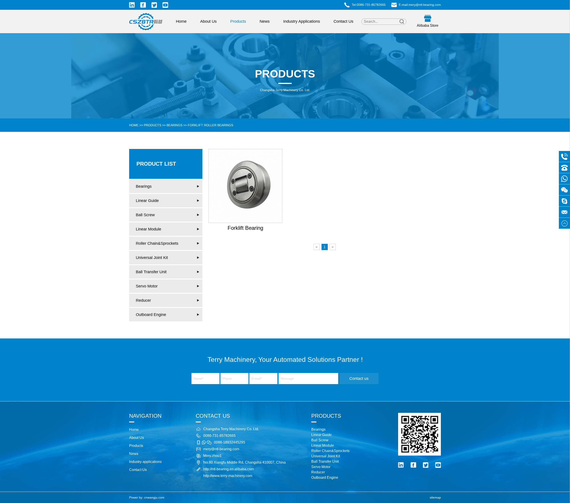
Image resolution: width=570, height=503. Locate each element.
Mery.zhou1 (212, 456)
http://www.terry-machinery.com (227, 476)
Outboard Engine (151, 314)
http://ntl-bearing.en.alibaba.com (228, 469)
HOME (133, 125)
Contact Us (343, 21)
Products (238, 21)
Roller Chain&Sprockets (157, 243)
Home (181, 21)
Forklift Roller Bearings (210, 125)
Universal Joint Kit (152, 257)
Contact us (358, 378)
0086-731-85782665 (371, 4)
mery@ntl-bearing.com (425, 4)
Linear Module (148, 229)
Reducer (143, 300)
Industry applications (301, 21)
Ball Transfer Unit (151, 272)
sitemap (435, 497)
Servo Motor (147, 286)
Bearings (174, 125)
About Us (208, 21)
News (265, 21)
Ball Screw (145, 215)
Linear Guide (147, 200)
